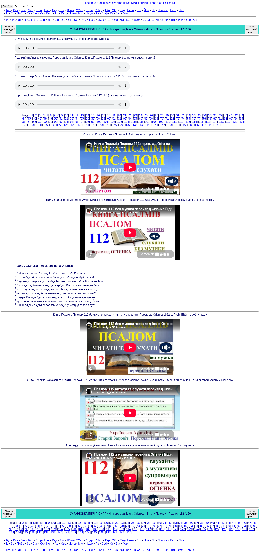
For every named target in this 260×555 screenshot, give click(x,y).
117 (214, 121)
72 (172, 118)
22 (130, 115)
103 (119, 121)
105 (133, 121)
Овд (63, 13)
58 (98, 118)
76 (193, 118)
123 (31, 124)
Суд (54, 10)
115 (201, 121)
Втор (39, 10)
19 (114, 115)
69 (156, 118)
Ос (42, 13)
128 (66, 124)
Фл (122, 19)
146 (190, 124)
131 (86, 124)
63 (124, 118)
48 (45, 118)
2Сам (79, 10)
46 (34, 118)
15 (92, 115)
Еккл (173, 10)
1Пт (42, 19)
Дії (30, 19)
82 (225, 118)
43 (241, 115)
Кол (128, 19)
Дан (35, 13)
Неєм (130, 10)
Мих (80, 13)
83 (230, 118)
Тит (173, 19)
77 (199, 118)
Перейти (7, 6)
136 (121, 124)
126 (52, 124)
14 (87, 115)
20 (119, 115)
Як (36, 19)
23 (135, 115)
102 (112, 121)
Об (195, 19)
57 (92, 118)
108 (154, 121)
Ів (25, 19)
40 (225, 115)
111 (174, 121)
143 (169, 124)
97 (82, 121)
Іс (7, 13)
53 (71, 118)
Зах (118, 13)
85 (241, 118)
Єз (28, 13)
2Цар (98, 10)
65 (135, 118)
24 (140, 115)
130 (79, 124)
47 (39, 118)
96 (77, 121)
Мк (14, 19)
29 (167, 115)
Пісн (181, 10)
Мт (8, 19)
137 (128, 124)
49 (50, 118)
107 (147, 121)
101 (105, 121)
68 (151, 118)
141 (155, 124)
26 (151, 115)
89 (39, 121)
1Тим (155, 19)
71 (167, 118)
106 (140, 121)
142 (162, 124)
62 (119, 118)
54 (77, 118)
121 (241, 121)
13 (82, 115)
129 (73, 124)
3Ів (70, 19)
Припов (163, 10)
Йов (146, 10)
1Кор (92, 19)
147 (197, 124)
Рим (83, 19)
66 (140, 118)
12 (77, 115)
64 (130, 118)
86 (23, 121)
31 (177, 115)
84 (236, 118)
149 (211, 124)
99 (92, 121)
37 (209, 115)
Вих (15, 10)
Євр (188, 19)
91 (50, 121)
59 (103, 118)
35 (199, 115)
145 (183, 124)
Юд (76, 19)
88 (34, 121)
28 (161, 115)
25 (146, 115)
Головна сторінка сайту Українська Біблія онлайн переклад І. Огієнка (130, 2)
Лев (23, 10)
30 (172, 115)
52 (66, 118)
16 (98, 115)
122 (24, 124)
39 (220, 115)
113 (188, 121)
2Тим (164, 19)
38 (214, 115)
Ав (97, 13)
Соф (105, 13)
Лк (19, 19)
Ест (139, 10)
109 (161, 121)
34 (193, 115)
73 (177, 118)
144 (176, 124)
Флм (180, 19)
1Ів (57, 19)
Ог (111, 13)
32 (183, 115)
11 (71, 115)
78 (204, 118)
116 (208, 121)
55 (82, 118)
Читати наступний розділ (251, 29)
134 (107, 124)
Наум (89, 13)
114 (194, 121)
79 (209, 118)
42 (236, 115)
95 (71, 121)
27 (156, 115)
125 (45, 124)
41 (230, 115)
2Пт (50, 19)
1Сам (70, 10)
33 (188, 115)
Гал (108, 19)
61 (114, 118)
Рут (61, 10)
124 (38, 124)
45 (29, 118)
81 (220, 118)
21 (124, 115)
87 (29, 121)
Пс (153, 10)
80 (214, 118)
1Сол (137, 19)
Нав (47, 10)
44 (23, 118)
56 (87, 118)
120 (235, 121)
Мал (125, 13)
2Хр (114, 10)
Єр (12, 13)
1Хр (107, 10)
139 (142, 124)
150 (217, 124)
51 (61, 118)
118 (221, 121)
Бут (8, 10)
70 (161, 118)
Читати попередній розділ (9, 29)
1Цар (89, 10)
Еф (116, 19)
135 (114, 124)
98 (87, 121)
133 (100, 124)
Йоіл (49, 13)
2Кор (101, 19)
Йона (72, 13)
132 (93, 124)
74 (183, 118)
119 (228, 121)
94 (66, 121)
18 (108, 115)
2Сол (146, 19)
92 (55, 121)
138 (135, 124)
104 (126, 121)
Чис (30, 10)
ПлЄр (20, 13)
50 (55, 118)
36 (204, 115)
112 (181, 121)
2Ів (63, 19)
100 (99, 121)
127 (59, 124)
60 (108, 118)
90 (45, 121)
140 (148, 124)
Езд (122, 10)
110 (168, 121)
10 (66, 115)
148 (204, 124)
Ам (57, 13)
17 (103, 115)
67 (146, 118)
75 (188, 118)
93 (61, 121)
